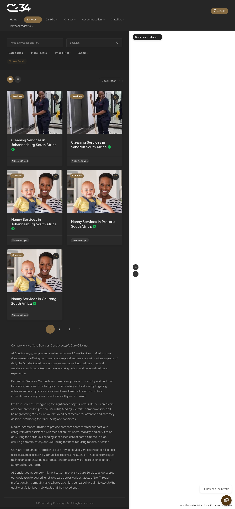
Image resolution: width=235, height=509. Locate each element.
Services (31, 19)
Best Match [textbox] (109, 80)
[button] (135, 267)
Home (13, 19)
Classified (116, 19)
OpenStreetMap (206, 505)
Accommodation (92, 19)
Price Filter (62, 52)
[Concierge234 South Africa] (19, 7)
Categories (15, 52)
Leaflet (182, 505)
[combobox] (110, 81)
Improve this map (223, 505)
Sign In (221, 11)
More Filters (39, 52)
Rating (81, 52)
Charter (68, 19)
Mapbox (193, 505)
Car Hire (50, 19)
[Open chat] (226, 500)
